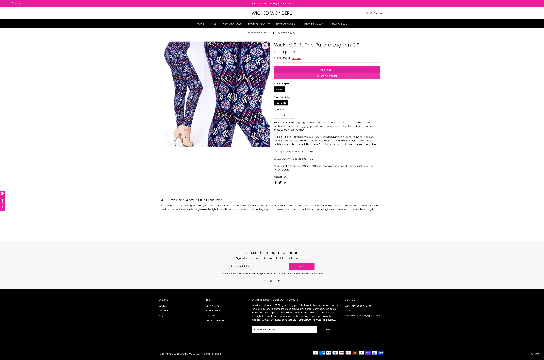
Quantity (279, 109)
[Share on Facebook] (276, 183)
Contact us (280, 177)
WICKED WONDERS (272, 13)
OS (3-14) (281, 102)
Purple (279, 89)
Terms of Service (215, 320)
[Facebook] (12, 3)
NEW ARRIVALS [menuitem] (232, 23)
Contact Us (165, 310)
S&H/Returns (212, 305)
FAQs (161, 315)
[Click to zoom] (265, 46)
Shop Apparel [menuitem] (285, 23)
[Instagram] (16, 3)
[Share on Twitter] (280, 183)
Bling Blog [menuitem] (340, 23)
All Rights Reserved (211, 353)
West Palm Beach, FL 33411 (358, 305)
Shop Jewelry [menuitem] (258, 23)
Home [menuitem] (200, 23)
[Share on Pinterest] (285, 183)
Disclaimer (211, 315)
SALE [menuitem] (213, 23)
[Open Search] (367, 13)
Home (251, 32)
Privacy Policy (213, 310)
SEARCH (163, 305)
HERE (310, 158)
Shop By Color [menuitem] (313, 23)
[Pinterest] (19, 3)
